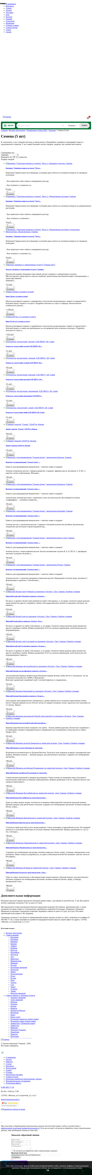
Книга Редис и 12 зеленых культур (18, 321)
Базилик (14, 1002)
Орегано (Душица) (18, 1030)
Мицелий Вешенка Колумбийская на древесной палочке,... (26, 798)
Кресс (13, 1015)
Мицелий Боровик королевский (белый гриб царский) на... (26, 723)
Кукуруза (14, 955)
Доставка (9, 12)
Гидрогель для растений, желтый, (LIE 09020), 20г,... (24, 346)
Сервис (9, 8)
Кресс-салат (15, 1017)
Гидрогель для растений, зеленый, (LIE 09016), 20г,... (24, 363)
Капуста (14, 950)
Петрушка (15, 1036)
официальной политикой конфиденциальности (20, 1128)
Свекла (13, 982)
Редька (13, 978)
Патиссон (14, 970)
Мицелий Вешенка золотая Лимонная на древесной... (24, 748)
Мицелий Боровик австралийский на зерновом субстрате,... (26, 671)
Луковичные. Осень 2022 (36, 130)
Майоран (14, 1028)
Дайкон (14, 946)
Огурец (14, 965)
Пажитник (15, 1032)
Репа (12, 980)
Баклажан (14, 937)
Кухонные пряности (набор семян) (25, 1019)
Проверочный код (19, 1153)
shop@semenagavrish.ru (10, 1099)
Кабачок (14, 948)
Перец (13, 972)
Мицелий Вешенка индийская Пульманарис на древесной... (26, 773)
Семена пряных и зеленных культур (20, 995)
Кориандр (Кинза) (18, 1010)
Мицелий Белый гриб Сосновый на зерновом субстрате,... (26, 646)
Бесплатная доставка (14, 1075)
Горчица (14, 1004)
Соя (12, 985)
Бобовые (14, 942)
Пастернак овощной (19, 967)
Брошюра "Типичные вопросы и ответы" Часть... (23, 168)
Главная (4, 130)
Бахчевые (14, 939)
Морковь (14, 963)
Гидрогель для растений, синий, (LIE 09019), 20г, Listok (25, 412)
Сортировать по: (7, 153)
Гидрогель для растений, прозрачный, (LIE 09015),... (24, 396)
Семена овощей (12, 935)
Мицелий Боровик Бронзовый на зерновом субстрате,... (25, 696)
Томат (13, 987)
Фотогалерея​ (11, 1068)
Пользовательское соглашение (18, 1081)
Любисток (15, 1026)
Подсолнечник (17, 974)
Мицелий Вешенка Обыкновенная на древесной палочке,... (26, 848)
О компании (11, 4)
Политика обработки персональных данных (24, 1079)
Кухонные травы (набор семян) (23, 1021)
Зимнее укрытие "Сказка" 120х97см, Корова (21, 429)
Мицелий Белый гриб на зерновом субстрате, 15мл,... (24, 621)
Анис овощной (17, 1000)
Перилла (14, 1034)
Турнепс (14, 989)
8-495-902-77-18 (7, 1087)
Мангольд (15, 959)
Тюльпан (52, 130)
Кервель (14, 1008)
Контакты (10, 6)
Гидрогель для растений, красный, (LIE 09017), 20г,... (24, 379)
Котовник (15, 1013)
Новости (9, 1062)
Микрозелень (16, 961)
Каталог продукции (17, 130)
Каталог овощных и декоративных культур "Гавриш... (25, 269)
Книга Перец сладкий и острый (17, 296)
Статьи (9, 1064)
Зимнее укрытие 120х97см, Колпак (18, 445)
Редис (13, 976)
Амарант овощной (18, 998)
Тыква (13, 991)
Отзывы (9, 1072)
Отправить (16, 1157)
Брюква (14, 944)
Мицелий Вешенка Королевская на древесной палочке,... (25, 823)
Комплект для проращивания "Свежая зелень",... (23, 462)
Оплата (9, 10)
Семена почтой (12, 1077)
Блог (8, 15)
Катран (13, 1006)
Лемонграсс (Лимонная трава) (23, 1023)
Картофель (15, 952)
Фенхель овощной (18, 993)
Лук (12, 957)
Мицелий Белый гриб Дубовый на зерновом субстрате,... (25, 596)
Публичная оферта (13, 1083)
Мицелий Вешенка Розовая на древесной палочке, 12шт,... (26, 872)
